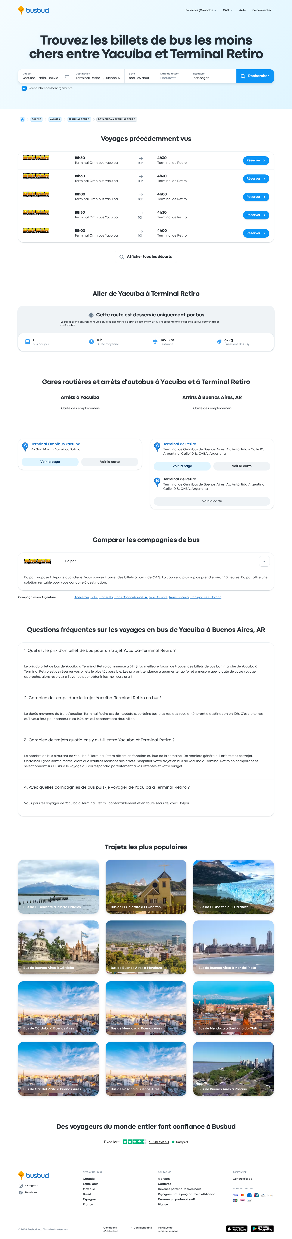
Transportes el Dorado (205, 597)
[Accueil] (22, 119)
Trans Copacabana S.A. (131, 597)
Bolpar (70, 561)
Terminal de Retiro (179, 444)
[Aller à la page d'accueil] (33, 10)
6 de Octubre (158, 597)
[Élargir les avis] (264, 561)
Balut (94, 597)
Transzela (106, 597)
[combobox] (40, 76)
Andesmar (81, 597)
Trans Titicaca (179, 597)
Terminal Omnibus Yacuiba (55, 444)
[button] (67, 76)
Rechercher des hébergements (50, 88)
